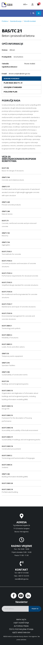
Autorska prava (21, 626)
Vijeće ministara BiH (21, 632)
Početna (5, 21)
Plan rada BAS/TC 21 (13, 83)
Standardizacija (15, 21)
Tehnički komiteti (30, 21)
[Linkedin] (28, 595)
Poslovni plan (10, 92)
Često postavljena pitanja (21, 629)
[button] (32, 13)
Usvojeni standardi (13, 87)
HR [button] (24, 4)
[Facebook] (13, 595)
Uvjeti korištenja (21, 623)
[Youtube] (21, 595)
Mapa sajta (21, 619)
